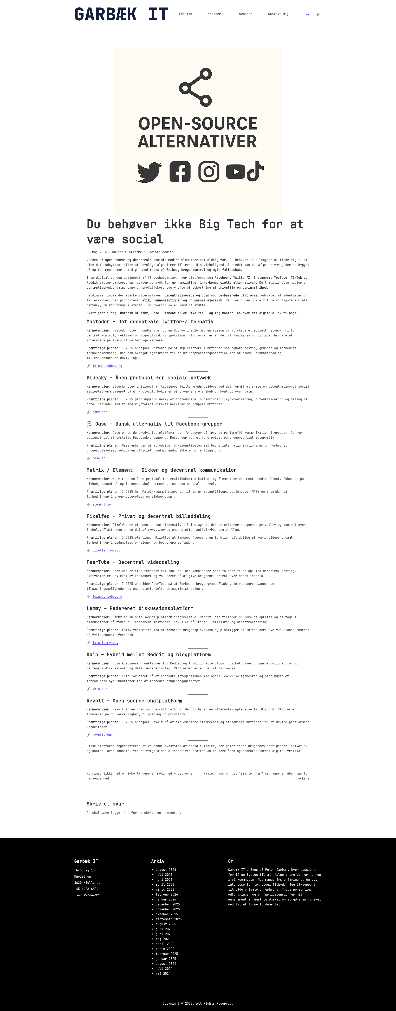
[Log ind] (307, 14)
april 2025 (165, 944)
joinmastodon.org (107, 366)
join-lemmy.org (105, 643)
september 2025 (169, 919)
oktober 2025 (167, 914)
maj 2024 (163, 974)
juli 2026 (164, 875)
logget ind (120, 813)
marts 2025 (165, 949)
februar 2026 (167, 894)
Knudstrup (82, 877)
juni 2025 (164, 934)
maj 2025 (163, 939)
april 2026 (165, 885)
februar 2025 (167, 954)
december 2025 (168, 904)
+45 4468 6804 (86, 889)
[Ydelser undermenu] (223, 14)
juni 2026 (164, 880)
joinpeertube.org (107, 597)
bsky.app (99, 412)
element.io (101, 504)
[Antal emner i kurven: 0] (318, 14)
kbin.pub (99, 689)
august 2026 (166, 870)
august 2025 (166, 924)
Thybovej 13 (84, 870)
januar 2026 (166, 899)
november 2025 (168, 909)
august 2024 (166, 964)
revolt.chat (102, 735)
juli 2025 (164, 929)
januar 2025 (166, 959)
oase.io (98, 458)
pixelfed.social (106, 550)
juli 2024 (164, 969)
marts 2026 (165, 890)
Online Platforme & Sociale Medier (142, 252)
